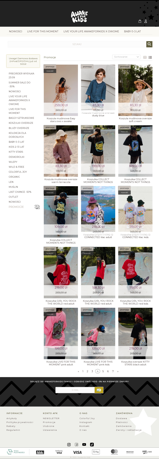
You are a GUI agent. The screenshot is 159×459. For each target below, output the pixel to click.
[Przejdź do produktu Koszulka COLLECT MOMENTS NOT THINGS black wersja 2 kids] (61, 212)
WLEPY (13, 162)
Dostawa (121, 418)
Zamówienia (124, 426)
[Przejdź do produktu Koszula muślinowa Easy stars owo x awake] (61, 90)
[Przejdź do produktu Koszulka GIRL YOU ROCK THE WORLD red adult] (61, 272)
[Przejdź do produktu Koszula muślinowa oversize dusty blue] (98, 87)
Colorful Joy (87, 418)
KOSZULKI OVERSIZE (21, 123)
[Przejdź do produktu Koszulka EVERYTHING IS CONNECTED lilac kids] (135, 209)
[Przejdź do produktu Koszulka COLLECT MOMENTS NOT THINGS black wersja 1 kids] (135, 151)
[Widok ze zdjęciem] (144, 57)
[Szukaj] (149, 44)
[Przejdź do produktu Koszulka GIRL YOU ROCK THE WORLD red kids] (135, 272)
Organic (14, 176)
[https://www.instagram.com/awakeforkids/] (69, 444)
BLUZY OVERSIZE (19, 128)
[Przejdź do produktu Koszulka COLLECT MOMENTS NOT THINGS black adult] (98, 151)
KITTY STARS (16, 151)
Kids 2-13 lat (16, 146)
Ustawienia (50, 430)
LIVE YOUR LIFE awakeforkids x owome (19, 100)
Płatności (122, 422)
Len (11, 182)
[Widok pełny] (150, 57)
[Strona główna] (79, 17)
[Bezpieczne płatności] (79, 451)
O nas (83, 430)
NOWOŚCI (15, 91)
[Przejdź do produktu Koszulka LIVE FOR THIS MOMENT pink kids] (98, 333)
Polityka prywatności (20, 422)
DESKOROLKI (16, 157)
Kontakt (85, 426)
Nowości (15, 201)
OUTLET (13, 196)
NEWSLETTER (51, 418)
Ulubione (49, 426)
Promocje (16, 206)
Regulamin (13, 430)
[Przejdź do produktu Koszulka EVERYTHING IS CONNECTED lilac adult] (98, 209)
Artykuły (12, 418)
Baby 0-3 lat (16, 142)
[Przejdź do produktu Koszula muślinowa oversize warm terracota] (61, 151)
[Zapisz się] (99, 390)
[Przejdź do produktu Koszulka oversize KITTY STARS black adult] (135, 333)
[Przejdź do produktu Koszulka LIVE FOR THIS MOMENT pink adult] (61, 333)
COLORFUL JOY (18, 171)
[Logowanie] (146, 21)
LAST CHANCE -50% (20, 192)
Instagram (86, 422)
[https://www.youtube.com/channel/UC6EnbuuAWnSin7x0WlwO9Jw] (84, 444)
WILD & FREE (16, 167)
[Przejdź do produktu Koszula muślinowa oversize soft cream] (135, 90)
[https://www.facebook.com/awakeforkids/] (77, 444)
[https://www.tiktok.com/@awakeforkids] (92, 444)
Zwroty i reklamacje (129, 430)
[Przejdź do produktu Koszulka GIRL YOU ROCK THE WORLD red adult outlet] (98, 272)
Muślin (13, 187)
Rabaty (11, 426)
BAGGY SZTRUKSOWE (21, 118)
